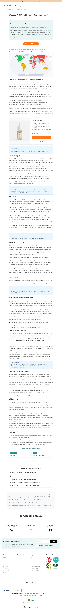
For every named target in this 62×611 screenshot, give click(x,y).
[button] (21, 4)
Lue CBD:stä (34, 559)
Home (7, 9)
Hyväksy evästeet (40, 595)
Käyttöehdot (29, 595)
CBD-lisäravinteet (6, 566)
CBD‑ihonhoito (6, 568)
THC (21, 108)
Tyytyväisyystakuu (35, 570)
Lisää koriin (41, 137)
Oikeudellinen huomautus (23, 595)
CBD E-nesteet (6, 570)
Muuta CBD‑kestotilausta (36, 564)
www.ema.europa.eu (12, 506)
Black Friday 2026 (6, 579)
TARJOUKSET (6, 574)
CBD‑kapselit (5, 559)
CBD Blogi (11, 9)
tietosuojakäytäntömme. (50, 545)
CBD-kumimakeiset (7, 562)
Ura (18, 557)
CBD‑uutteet (5, 564)
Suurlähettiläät (20, 564)
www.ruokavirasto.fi (12, 503)
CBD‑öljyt (5, 557)
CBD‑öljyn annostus (35, 566)
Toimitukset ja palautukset (36, 557)
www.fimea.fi (11, 500)
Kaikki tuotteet (6, 577)
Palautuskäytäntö (35, 568)
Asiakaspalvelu (34, 562)
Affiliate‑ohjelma (20, 562)
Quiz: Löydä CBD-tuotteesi (31, 43)
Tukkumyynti (20, 559)
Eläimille (5, 572)
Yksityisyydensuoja (34, 595)
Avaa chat (50, 525)
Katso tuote (41, 141)
